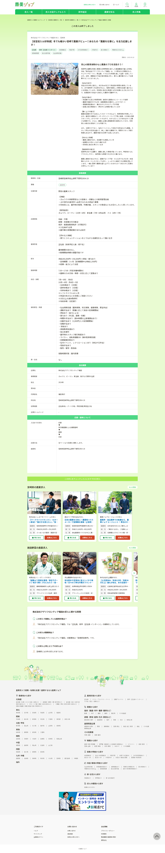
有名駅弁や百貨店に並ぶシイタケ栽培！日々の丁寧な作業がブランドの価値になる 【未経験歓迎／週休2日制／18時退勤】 (79, 581)
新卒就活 (82, 11)
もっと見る (132, 487)
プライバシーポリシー (108, 830)
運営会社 (104, 840)
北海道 (18, 699)
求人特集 (136, 11)
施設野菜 (62, 185)
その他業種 (88, 732)
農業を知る (109, 11)
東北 (18, 709)
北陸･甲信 (20, 723)
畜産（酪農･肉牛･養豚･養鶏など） (98, 710)
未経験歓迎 (62, 50)
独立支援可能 (46, 53)
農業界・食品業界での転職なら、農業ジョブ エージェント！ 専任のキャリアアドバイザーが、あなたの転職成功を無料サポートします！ (115, 521)
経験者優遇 (35, 53)
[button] (134, 573)
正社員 (34, 50)
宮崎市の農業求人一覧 (71, 20)
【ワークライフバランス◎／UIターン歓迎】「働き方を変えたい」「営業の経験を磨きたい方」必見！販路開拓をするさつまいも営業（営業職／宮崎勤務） (43, 521)
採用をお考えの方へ (73, 837)
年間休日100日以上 (118, 50)
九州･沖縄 (20, 755)
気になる (37, 537)
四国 (18, 749)
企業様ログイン (38, 837)
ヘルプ (36, 830)
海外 (18, 762)
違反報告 (70, 834)
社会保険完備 (57, 53)
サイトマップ (38, 834)
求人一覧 (28, 11)
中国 (18, 742)
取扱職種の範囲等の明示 (108, 837)
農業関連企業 (89, 723)
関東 (18, 716)
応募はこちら (52, 537)
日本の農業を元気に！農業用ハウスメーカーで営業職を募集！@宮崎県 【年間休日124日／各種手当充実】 (79, 521)
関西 (18, 736)
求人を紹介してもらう (55, 11)
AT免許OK (95, 50)
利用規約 (104, 834)
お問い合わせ (71, 830)
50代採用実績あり (83, 50)
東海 (18, 729)
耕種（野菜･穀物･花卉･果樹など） (98, 717)
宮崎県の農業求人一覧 (55, 20)
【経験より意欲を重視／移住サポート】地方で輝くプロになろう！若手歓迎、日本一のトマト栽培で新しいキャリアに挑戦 (43, 581)
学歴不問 (71, 50)
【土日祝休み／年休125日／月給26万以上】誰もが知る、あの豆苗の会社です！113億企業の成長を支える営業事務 (115, 581)
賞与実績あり (105, 50)
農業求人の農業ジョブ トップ (36, 20)
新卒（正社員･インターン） (47, 50)
